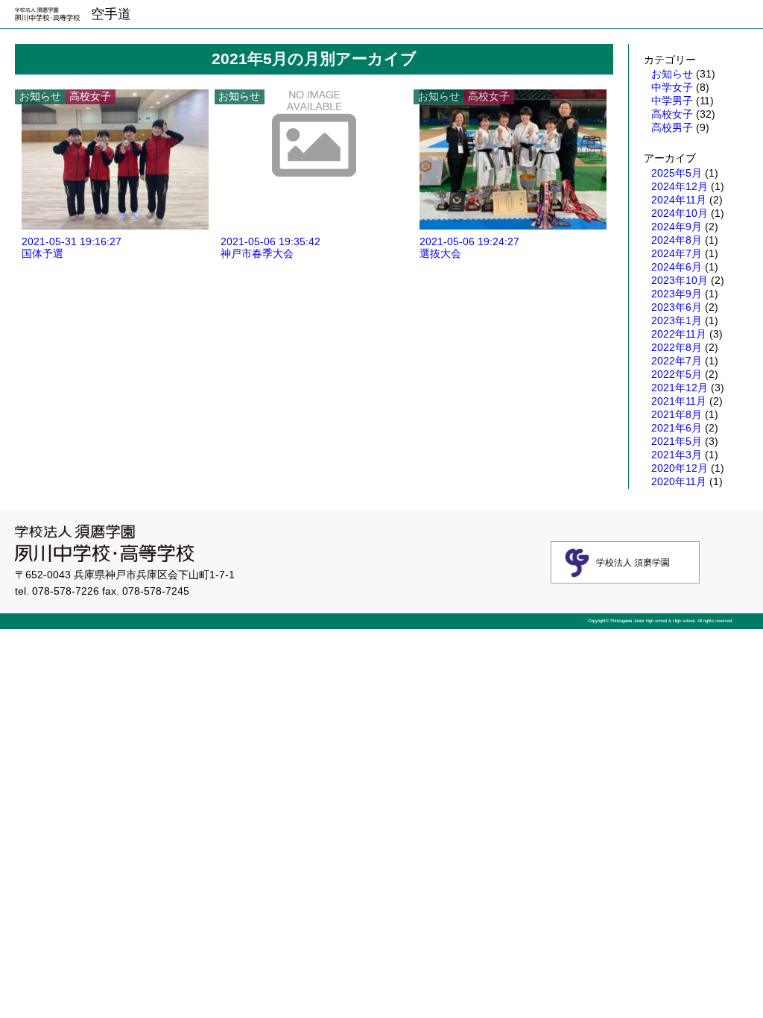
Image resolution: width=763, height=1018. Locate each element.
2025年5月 (676, 173)
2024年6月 (676, 267)
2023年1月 (676, 320)
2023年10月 (679, 280)
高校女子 (672, 114)
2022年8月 (676, 347)
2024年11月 (678, 200)
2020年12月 (679, 468)
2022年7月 (676, 361)
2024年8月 (676, 240)
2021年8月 (676, 414)
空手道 (111, 14)
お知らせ (672, 74)
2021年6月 (676, 428)
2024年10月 (679, 213)
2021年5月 (676, 441)
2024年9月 (676, 227)
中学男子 (672, 101)
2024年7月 (676, 253)
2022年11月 (678, 334)
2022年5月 (676, 374)
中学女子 (672, 87)
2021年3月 (676, 455)
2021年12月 (679, 387)
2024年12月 (679, 186)
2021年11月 (678, 401)
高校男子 (672, 127)
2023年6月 (676, 307)
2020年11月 (678, 481)
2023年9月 (676, 294)
